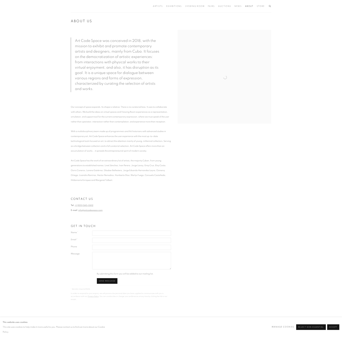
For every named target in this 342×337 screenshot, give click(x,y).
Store (261, 6)
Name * (74, 232)
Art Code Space (73, 6)
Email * (74, 239)
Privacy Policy (93, 296)
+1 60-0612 (84, 205)
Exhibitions (174, 6)
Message (75, 254)
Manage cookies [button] (283, 327)
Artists (158, 6)
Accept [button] (333, 327)
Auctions (224, 6)
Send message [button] (107, 281)
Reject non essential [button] (311, 327)
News (238, 6)
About (249, 6)
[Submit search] (270, 5)
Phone (74, 247)
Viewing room (195, 6)
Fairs (211, 6)
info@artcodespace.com (90, 210)
